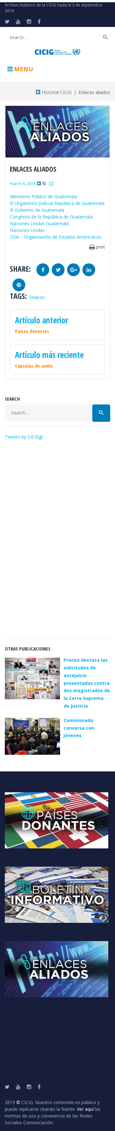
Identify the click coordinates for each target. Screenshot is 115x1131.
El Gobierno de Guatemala (37, 210)
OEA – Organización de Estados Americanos (55, 237)
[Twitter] (7, 21)
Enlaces (37, 297)
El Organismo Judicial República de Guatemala (57, 203)
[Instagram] (29, 21)
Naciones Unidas (27, 230)
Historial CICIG (56, 92)
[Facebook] (39, 21)
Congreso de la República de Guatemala (51, 217)
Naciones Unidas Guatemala (39, 223)
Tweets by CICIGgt (24, 437)
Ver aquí (85, 1109)
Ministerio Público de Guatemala (43, 196)
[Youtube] (18, 21)
